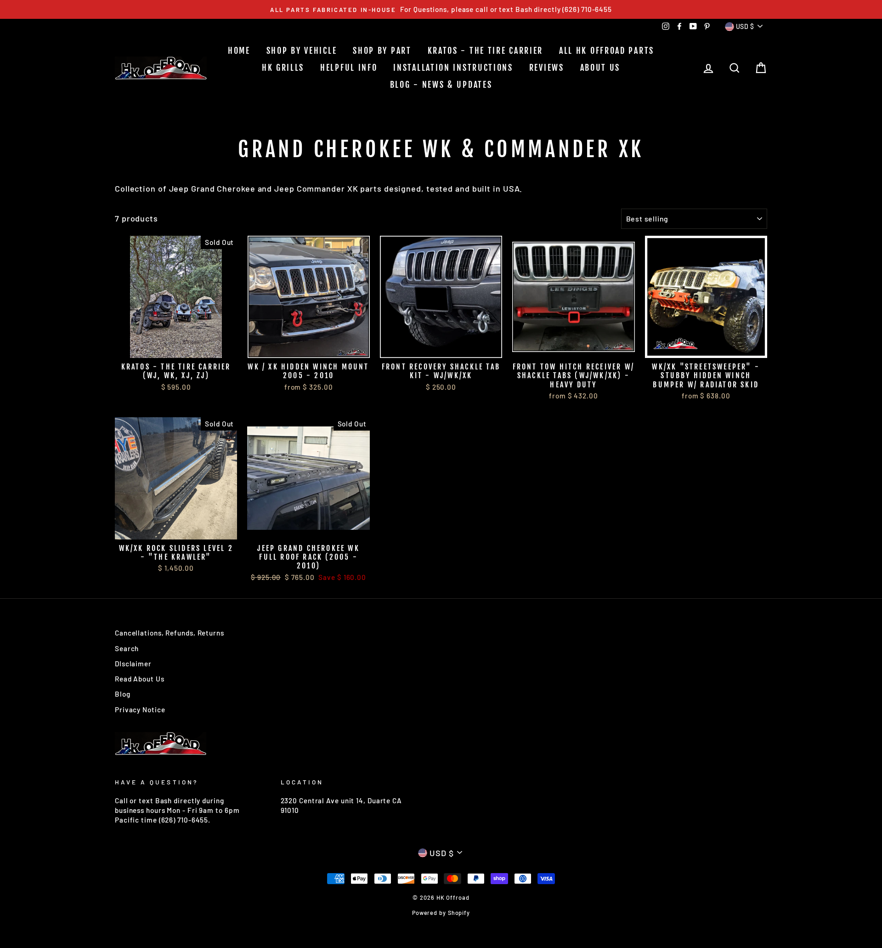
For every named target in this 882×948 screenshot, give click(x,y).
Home (239, 50)
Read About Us (139, 679)
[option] (441, 9)
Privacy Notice (140, 709)
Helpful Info (348, 67)
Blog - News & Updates (441, 84)
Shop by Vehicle (301, 50)
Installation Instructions (453, 67)
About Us (600, 67)
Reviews (546, 67)
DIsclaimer (133, 663)
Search (127, 648)
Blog (122, 694)
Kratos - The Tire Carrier (485, 50)
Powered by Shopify (441, 912)
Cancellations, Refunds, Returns (169, 633)
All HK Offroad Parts (606, 50)
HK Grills (283, 67)
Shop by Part (382, 50)
